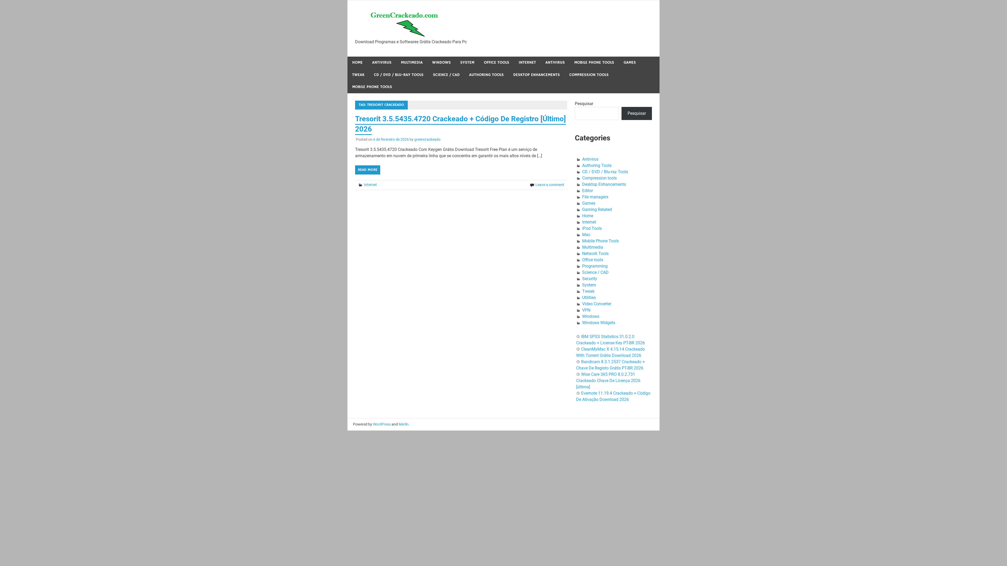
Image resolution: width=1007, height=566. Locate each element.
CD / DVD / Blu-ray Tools (399, 74)
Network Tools (595, 253)
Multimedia (412, 62)
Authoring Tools (486, 74)
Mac (586, 234)
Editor (587, 190)
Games (630, 62)
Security (589, 278)
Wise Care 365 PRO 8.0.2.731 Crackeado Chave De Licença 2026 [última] (608, 380)
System (467, 62)
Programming (595, 266)
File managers (595, 196)
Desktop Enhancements (536, 74)
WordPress (382, 424)
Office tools (496, 62)
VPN (586, 310)
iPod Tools (592, 228)
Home (357, 62)
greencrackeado (427, 139)
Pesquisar (584, 103)
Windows (441, 62)
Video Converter (596, 303)
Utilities (589, 297)
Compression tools (589, 74)
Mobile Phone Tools (594, 62)
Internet (527, 62)
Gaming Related (597, 209)
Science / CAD (446, 74)
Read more (367, 169)
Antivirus (382, 62)
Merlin (404, 424)
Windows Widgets (598, 322)
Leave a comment (549, 185)
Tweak (358, 74)
